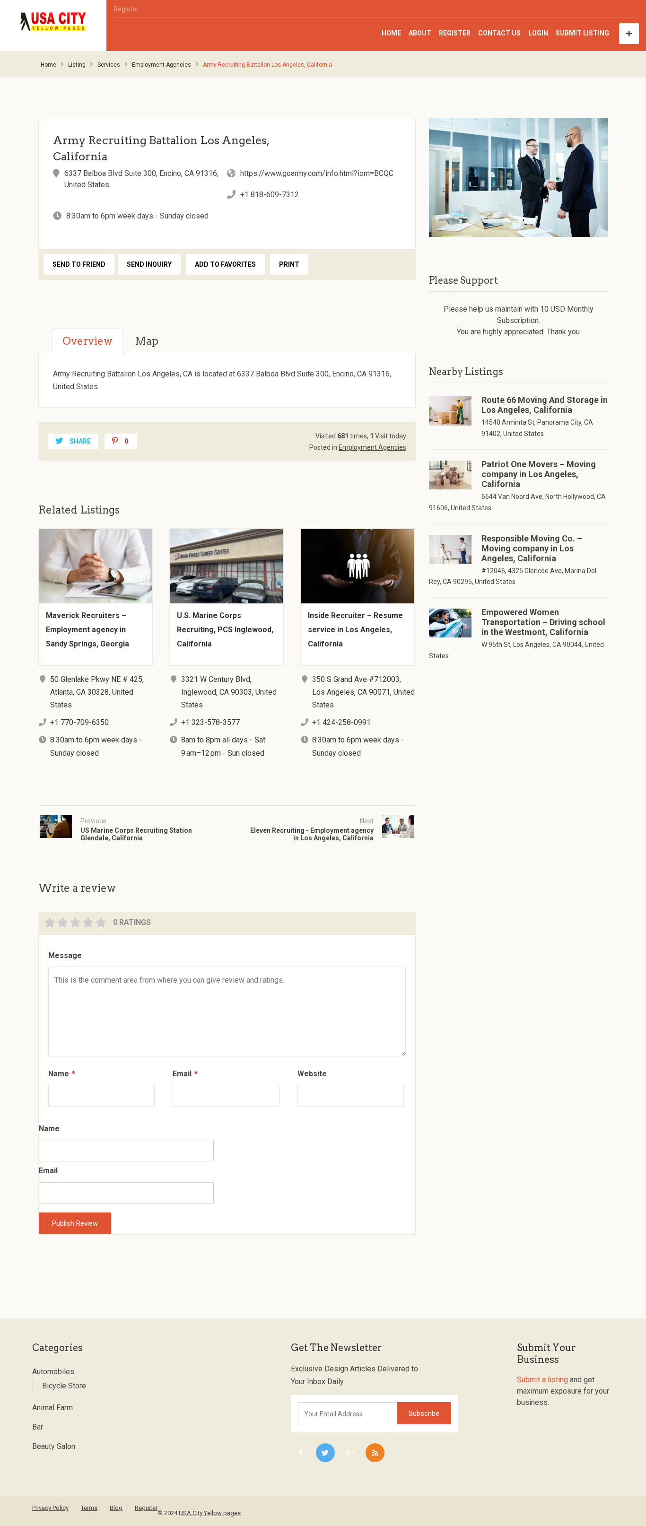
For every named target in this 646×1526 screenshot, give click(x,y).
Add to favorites (225, 264)
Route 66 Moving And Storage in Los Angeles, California (544, 405)
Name (61, 1073)
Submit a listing (542, 1379)
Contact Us (499, 33)
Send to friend (78, 264)
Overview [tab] (87, 341)
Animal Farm (52, 1407)
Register (126, 9)
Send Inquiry (149, 264)
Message (65, 955)
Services (108, 64)
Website (312, 1073)
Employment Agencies (161, 64)
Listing (77, 64)
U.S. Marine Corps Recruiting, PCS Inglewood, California (225, 629)
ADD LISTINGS (629, 33)
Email (185, 1073)
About (420, 33)
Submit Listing (582, 33)
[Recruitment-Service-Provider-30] (518, 177)
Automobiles (53, 1371)
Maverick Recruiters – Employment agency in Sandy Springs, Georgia (87, 629)
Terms (89, 1507)
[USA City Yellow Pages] (53, 22)
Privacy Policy (50, 1507)
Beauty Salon (53, 1446)
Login (538, 33)
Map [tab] (146, 341)
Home (391, 33)
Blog (116, 1507)
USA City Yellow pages (210, 1513)
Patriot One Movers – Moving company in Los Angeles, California (538, 474)
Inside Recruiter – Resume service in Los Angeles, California (355, 629)
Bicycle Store (64, 1385)
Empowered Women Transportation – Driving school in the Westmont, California (543, 622)
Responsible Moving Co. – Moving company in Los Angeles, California (531, 548)
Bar (37, 1426)
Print (289, 264)
